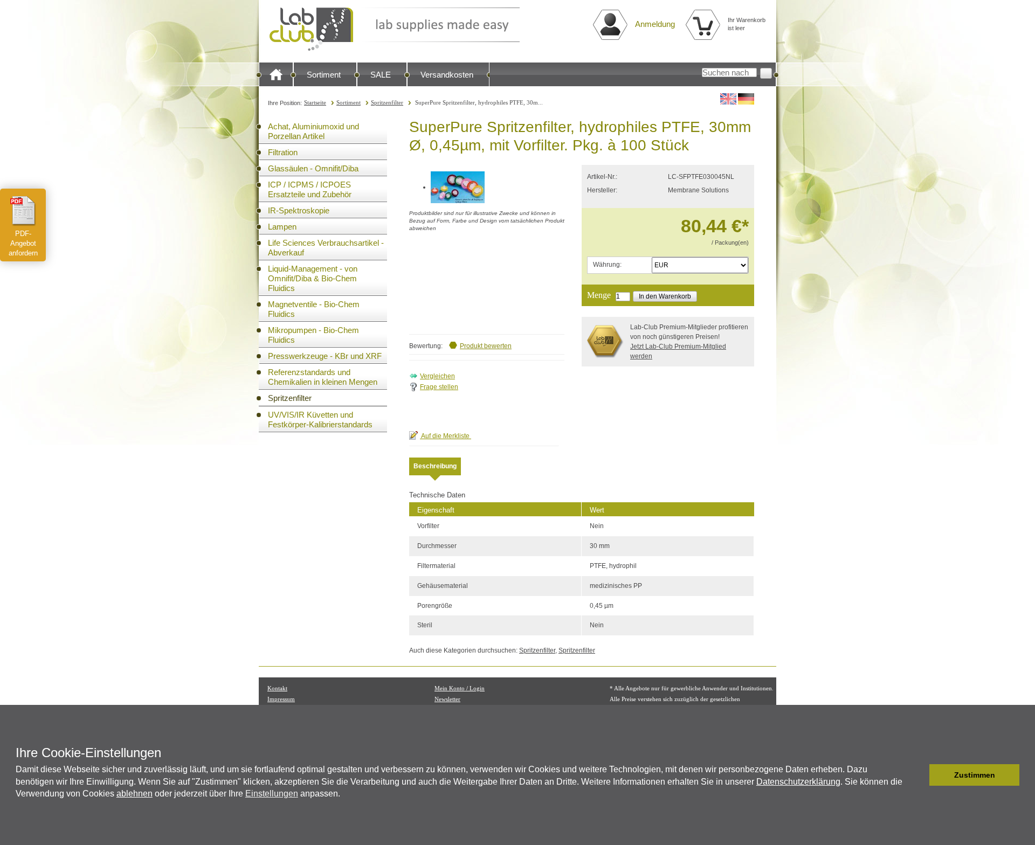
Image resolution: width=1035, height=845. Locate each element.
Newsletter (447, 699)
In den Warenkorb (665, 296)
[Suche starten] (766, 73)
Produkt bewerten (486, 346)
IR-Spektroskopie (298, 210)
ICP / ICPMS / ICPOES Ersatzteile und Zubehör (309, 189)
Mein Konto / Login (459, 688)
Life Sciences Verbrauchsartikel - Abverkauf (326, 247)
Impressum (281, 699)
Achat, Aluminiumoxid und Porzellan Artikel (313, 131)
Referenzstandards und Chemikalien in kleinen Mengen (322, 377)
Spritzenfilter (387, 102)
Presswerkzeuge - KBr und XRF (325, 356)
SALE (380, 74)
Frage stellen (439, 387)
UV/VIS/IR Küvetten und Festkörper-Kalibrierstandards (320, 419)
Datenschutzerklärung (798, 781)
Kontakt (277, 688)
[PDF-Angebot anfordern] (23, 210)
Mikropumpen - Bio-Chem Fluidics (313, 334)
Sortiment (324, 74)
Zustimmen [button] (974, 775)
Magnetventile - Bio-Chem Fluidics (314, 309)
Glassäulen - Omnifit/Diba (313, 168)
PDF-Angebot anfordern (23, 243)
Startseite (315, 102)
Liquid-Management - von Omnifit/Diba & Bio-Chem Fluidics (312, 278)
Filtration (283, 152)
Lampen (282, 226)
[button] (918, 775)
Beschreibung (435, 466)
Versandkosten (446, 74)
